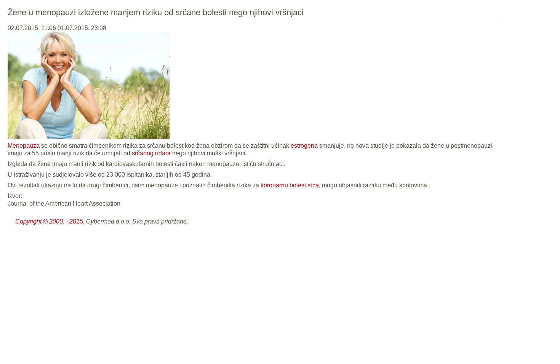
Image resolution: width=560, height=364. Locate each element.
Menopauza (24, 145)
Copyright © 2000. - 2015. (50, 221)
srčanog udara (151, 153)
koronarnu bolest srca (290, 185)
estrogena (304, 145)
